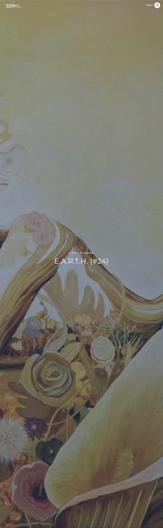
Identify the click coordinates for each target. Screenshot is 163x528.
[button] (157, 5)
